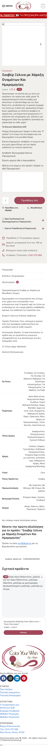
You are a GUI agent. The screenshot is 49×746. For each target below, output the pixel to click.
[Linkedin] (17, 678)
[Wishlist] (42, 577)
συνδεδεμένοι (25, 543)
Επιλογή (23, 632)
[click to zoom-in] (23, 44)
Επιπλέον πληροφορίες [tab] (13, 276)
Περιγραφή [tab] (7, 269)
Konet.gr (17, 740)
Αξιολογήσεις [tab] (10, 282)
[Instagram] (10, 678)
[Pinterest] (23, 678)
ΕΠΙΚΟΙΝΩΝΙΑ (6, 723)
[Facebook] (3, 678)
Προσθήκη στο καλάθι (29, 201)
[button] (42, 6)
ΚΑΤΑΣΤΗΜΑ (6, 701)
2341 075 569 (35, 255)
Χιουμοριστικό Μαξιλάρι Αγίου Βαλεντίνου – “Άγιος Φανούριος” (22, 622)
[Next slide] (41, 44)
